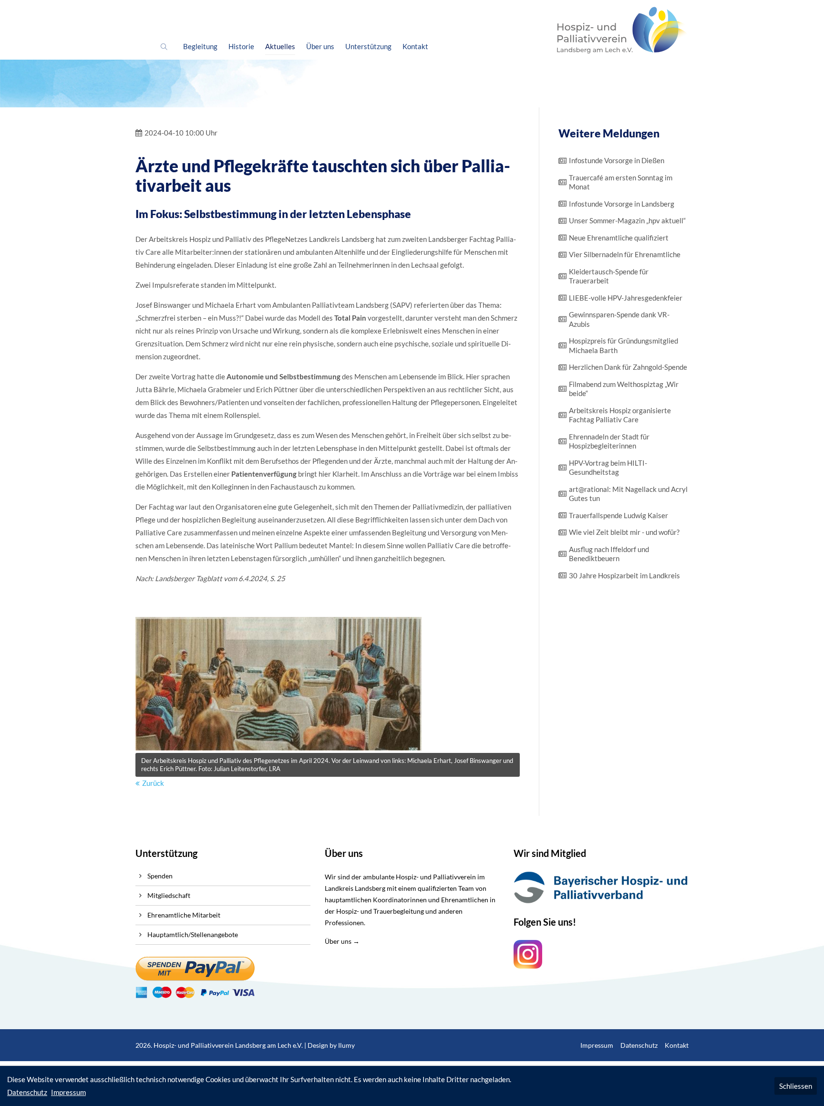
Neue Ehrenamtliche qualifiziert (619, 237)
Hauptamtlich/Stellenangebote (192, 934)
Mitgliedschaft (168, 895)
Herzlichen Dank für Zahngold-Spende (628, 367)
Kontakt (677, 1045)
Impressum (596, 1045)
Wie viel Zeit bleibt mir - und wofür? (624, 532)
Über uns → (342, 941)
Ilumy (346, 1045)
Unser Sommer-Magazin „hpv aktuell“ (627, 220)
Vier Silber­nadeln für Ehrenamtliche (624, 254)
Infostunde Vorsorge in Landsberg (621, 203)
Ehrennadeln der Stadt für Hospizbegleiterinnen (609, 441)
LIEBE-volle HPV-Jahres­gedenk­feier (625, 297)
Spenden (160, 876)
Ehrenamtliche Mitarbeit (183, 915)
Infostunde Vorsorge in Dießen (616, 160)
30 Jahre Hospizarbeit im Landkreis (624, 575)
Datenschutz (639, 1045)
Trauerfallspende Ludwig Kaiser (618, 515)
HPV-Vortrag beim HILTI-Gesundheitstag (608, 468)
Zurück (153, 783)
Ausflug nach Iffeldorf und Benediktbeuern (609, 554)
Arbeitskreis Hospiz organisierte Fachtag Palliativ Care (620, 415)
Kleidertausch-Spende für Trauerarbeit (609, 276)
